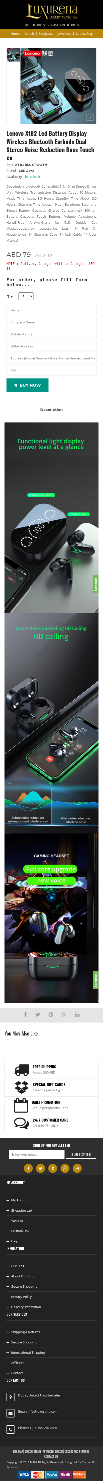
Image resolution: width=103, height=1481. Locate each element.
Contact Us (51, 1456)
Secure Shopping (24, 1286)
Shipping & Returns (25, 1332)
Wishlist (17, 1220)
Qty (9, 296)
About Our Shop (23, 1276)
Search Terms (32, 1451)
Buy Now (30, 385)
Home (15, 33)
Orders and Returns (76, 1451)
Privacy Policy (21, 1296)
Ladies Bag (84, 33)
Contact (17, 1373)
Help (14, 1241)
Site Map (18, 1451)
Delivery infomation (26, 1307)
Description (51, 409)
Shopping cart (21, 1210)
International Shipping (28, 1352)
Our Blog (17, 1266)
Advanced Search (53, 1451)
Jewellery (64, 33)
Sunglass (46, 33)
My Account (19, 1200)
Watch (29, 33)
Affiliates (17, 1362)
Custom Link (20, 1231)
